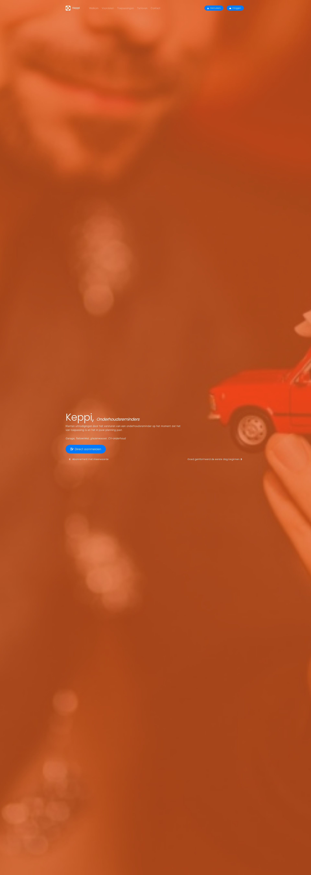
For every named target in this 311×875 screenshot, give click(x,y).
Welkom (93, 8)
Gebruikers (215, 8)
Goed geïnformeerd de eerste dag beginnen (213, 459)
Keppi (76, 8)
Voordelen (108, 8)
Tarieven (142, 8)
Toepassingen (125, 8)
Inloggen (236, 8)
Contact (155, 8)
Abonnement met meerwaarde (90, 459)
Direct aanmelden (88, 449)
